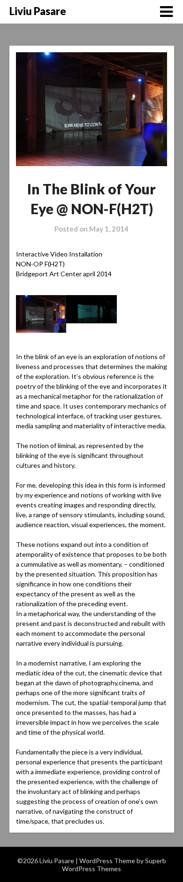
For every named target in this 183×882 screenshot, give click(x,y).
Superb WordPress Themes (114, 865)
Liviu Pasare (37, 11)
